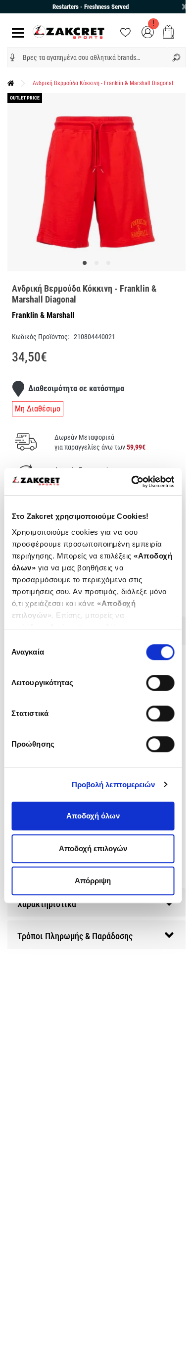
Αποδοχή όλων (93, 816)
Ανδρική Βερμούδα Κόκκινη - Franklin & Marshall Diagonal (103, 83)
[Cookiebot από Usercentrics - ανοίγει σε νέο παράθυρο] (132, 481)
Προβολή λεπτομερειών (113, 784)
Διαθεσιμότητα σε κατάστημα (76, 388)
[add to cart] (168, 32)
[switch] (160, 683)
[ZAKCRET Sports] (68, 31)
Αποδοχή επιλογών (93, 848)
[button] (12, 57)
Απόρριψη (93, 880)
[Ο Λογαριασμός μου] (148, 31)
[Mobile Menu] (16, 32)
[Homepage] (10, 83)
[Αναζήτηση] (177, 57)
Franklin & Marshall (43, 315)
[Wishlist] (125, 31)
